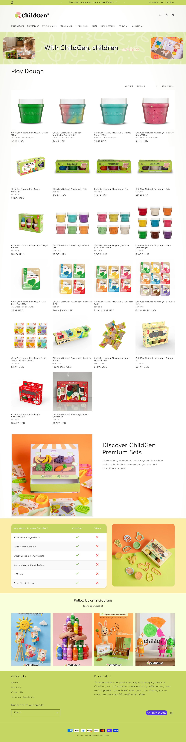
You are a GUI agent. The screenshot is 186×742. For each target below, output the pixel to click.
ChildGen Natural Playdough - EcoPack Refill (72, 303)
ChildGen (87, 736)
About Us (16, 687)
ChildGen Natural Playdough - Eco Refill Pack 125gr (28, 303)
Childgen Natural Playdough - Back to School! (72, 359)
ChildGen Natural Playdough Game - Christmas (71, 416)
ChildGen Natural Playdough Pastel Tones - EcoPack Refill (29, 359)
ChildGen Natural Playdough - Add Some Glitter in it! (111, 247)
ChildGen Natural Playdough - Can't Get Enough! (153, 247)
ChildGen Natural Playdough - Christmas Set (26, 416)
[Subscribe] (57, 712)
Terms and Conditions (22, 697)
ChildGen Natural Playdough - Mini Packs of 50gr (111, 359)
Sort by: (129, 86)
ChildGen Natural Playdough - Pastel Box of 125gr (112, 134)
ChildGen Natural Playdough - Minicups (26, 190)
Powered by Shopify (100, 736)
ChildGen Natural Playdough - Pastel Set (71, 247)
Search (15, 683)
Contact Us (17, 692)
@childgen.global (93, 606)
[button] (160, 15)
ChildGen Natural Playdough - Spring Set (154, 359)
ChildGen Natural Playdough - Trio (70, 189)
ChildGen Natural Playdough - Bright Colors (29, 247)
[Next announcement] (125, 2)
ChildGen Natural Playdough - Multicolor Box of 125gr (68, 134)
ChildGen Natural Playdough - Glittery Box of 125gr (154, 134)
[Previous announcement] (61, 2)
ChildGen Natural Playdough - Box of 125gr (29, 134)
